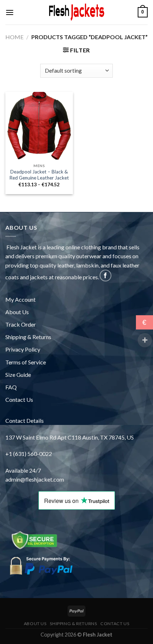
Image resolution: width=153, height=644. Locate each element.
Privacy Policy (22, 349)
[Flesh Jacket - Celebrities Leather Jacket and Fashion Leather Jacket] (76, 12)
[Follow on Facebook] (105, 275)
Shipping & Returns (28, 336)
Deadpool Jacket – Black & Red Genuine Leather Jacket (39, 175)
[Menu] (9, 12)
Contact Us (19, 399)
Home (14, 36)
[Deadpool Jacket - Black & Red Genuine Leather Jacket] (39, 126)
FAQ (11, 387)
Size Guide (18, 374)
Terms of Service (25, 362)
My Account (20, 299)
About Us (17, 311)
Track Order (20, 324)
